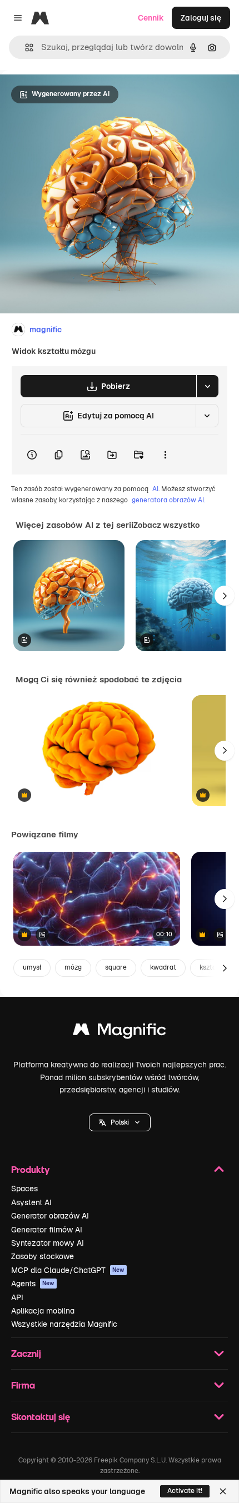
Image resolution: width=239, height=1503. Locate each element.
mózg (73, 967)
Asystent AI (31, 1202)
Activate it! (184, 1490)
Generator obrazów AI (50, 1216)
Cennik (151, 18)
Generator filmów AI (46, 1230)
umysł (32, 967)
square (116, 967)
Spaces (24, 1189)
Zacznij (26, 1353)
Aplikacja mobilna (42, 1311)
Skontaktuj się (40, 1416)
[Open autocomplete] (24, 47)
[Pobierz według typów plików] (207, 386)
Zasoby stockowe (42, 1256)
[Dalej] (225, 595)
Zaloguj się (201, 18)
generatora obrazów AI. (168, 500)
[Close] (223, 1491)
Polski (120, 1122)
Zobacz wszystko (166, 525)
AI (155, 489)
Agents (32, 1284)
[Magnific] (119, 1032)
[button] (120, 1122)
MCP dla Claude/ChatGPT (68, 1270)
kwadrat (163, 967)
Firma (23, 1385)
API (17, 1297)
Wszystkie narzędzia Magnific (64, 1324)
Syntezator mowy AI (47, 1243)
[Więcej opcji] (165, 454)
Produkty (30, 1169)
